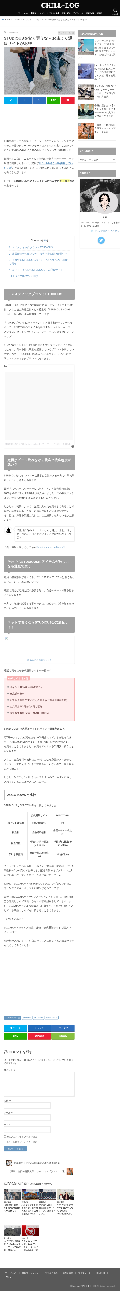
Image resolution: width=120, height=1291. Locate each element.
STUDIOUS (53, 1018)
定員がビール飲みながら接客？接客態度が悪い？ (38, 253)
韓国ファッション (38, 13)
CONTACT (90, 13)
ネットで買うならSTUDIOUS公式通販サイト (36, 269)
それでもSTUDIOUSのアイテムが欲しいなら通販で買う (38, 262)
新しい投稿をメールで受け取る (22, 1142)
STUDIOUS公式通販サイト (38, 660)
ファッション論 (13, 1018)
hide (45, 240)
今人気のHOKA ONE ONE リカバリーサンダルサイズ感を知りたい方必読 (105, 91)
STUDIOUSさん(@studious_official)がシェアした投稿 (31, 444)
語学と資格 (66, 13)
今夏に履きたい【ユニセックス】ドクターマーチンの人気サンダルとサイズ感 (104, 110)
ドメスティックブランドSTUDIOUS (31, 247)
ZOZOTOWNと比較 (24, 276)
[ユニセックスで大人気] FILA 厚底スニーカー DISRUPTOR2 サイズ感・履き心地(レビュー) (105, 72)
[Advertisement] (39, 122)
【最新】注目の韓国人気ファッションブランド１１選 (104, 128)
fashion (40, 1018)
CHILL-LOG (60, 5)
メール (8, 1112)
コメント (9, 1070)
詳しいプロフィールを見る (107, 231)
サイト (7, 1124)
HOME (99, 13)
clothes (28, 1018)
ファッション (23, 13)
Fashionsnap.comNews (49, 547)
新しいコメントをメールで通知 (22, 1136)
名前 (7, 1100)
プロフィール (78, 13)
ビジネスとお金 (53, 13)
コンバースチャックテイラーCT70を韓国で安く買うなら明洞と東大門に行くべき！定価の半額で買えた (96, 49)
